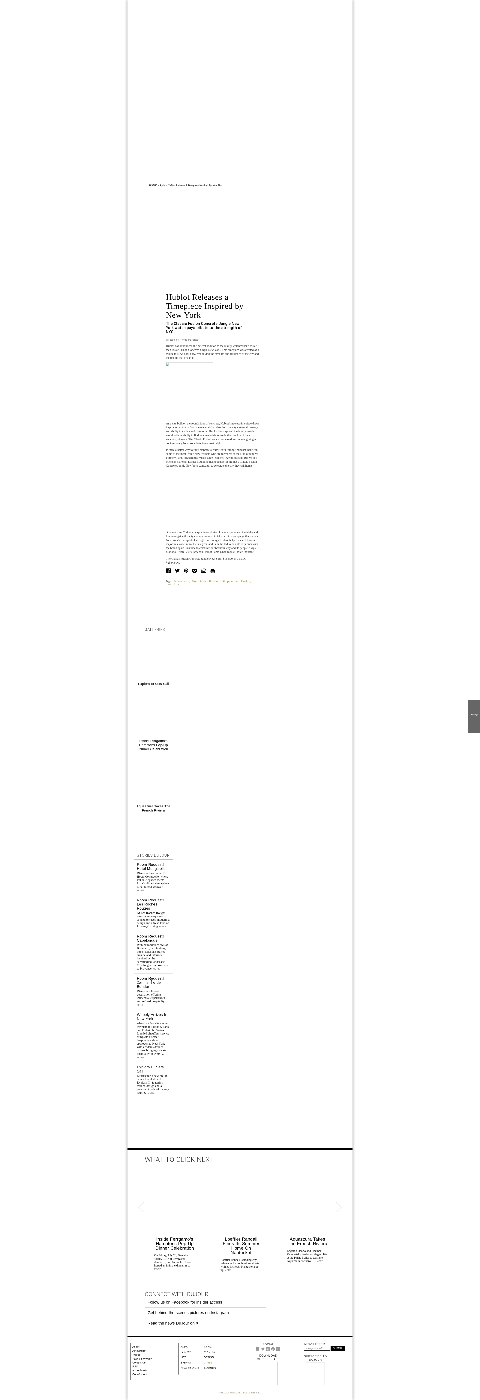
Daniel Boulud (197, 461)
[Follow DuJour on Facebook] (258, 1349)
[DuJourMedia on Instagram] (268, 1350)
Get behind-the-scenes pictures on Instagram (188, 1312)
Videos (136, 1354)
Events (186, 1362)
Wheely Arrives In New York (152, 1017)
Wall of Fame (190, 1367)
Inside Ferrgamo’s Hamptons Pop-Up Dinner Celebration (153, 745)
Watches (173, 584)
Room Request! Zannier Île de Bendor (150, 982)
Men (195, 581)
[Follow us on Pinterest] (272, 1350)
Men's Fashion (209, 581)
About (135, 1346)
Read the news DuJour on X (173, 1323)
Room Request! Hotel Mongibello (151, 866)
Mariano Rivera (175, 551)
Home (153, 185)
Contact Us (139, 1362)
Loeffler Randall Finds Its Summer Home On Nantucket (241, 1246)
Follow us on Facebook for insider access (185, 1302)
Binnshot (210, 1367)
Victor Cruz (206, 457)
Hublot (170, 346)
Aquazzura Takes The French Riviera (307, 1241)
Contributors (139, 1374)
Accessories (181, 581)
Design (209, 1357)
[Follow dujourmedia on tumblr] (278, 1350)
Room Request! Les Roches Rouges (150, 904)
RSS (135, 1366)
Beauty (186, 1352)
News (184, 1346)
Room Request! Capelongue (150, 938)
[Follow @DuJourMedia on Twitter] (263, 1350)
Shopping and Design (236, 581)
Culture (210, 1352)
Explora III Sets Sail (153, 684)
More (162, 926)
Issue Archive (140, 1370)
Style (162, 185)
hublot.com (172, 562)
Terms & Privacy (142, 1358)
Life (183, 1357)
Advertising (139, 1350)
